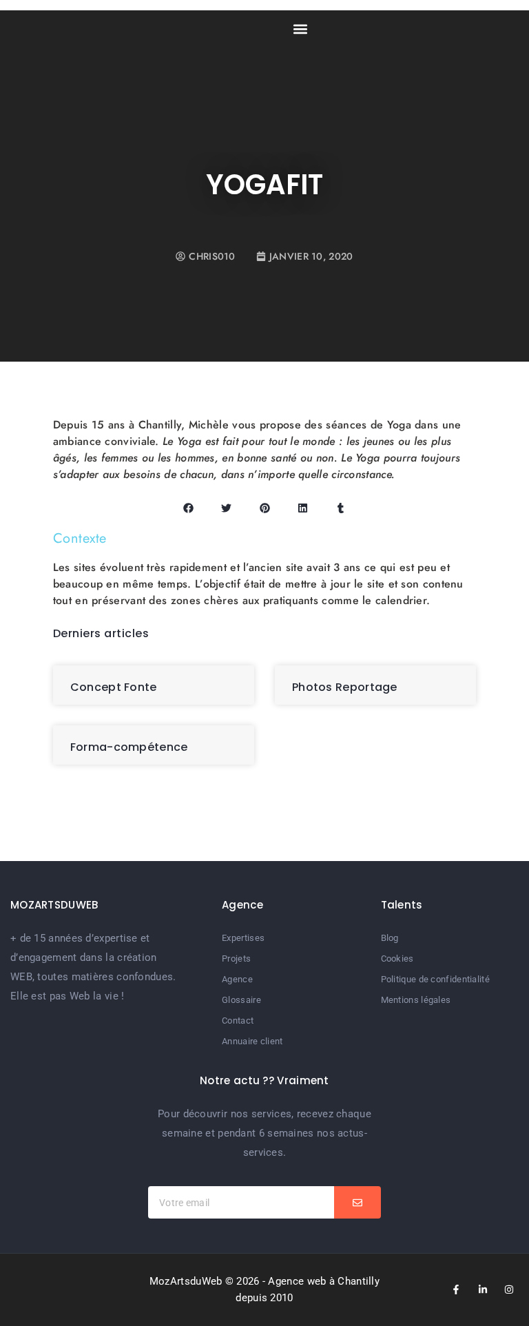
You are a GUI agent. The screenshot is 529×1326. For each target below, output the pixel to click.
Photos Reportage (344, 687)
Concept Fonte (113, 687)
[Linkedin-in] (482, 1289)
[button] (300, 28)
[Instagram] (509, 1289)
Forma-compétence (129, 747)
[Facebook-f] (456, 1289)
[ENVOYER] (357, 1202)
